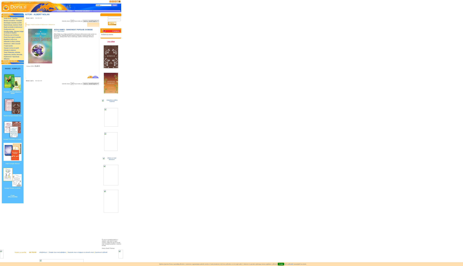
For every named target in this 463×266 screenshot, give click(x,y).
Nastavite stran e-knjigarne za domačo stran (81, 252)
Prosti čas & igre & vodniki (12, 37)
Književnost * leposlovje (11, 56)
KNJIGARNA (61, 11)
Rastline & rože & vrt (10, 39)
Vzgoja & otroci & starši (11, 48)
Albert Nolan (61, 31)
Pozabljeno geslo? (107, 27)
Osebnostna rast (9, 29)
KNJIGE (69, 11)
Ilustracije (107, 231)
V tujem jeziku (8, 46)
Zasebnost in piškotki (101, 252)
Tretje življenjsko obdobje (12, 52)
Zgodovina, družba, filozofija (13, 54)
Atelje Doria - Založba (10, 18)
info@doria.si (43, 252)
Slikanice (7, 59)
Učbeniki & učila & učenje (12, 41)
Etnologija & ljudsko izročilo (13, 22)
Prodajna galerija (110, 228)
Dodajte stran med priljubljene (57, 252)
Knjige (28, 24)
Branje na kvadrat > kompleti (13, 20)
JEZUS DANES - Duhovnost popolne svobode (73, 30)
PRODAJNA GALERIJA (82, 11)
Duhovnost (52, 24)
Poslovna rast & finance (11, 35)
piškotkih (290, 264)
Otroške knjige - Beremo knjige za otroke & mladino (14, 32)
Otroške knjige (109, 224)
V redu (281, 264)
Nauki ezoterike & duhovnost (13, 27)
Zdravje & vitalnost (10, 50)
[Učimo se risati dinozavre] (111, 159)
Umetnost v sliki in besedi (12, 43)
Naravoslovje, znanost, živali (13, 25)
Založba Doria (109, 220)
